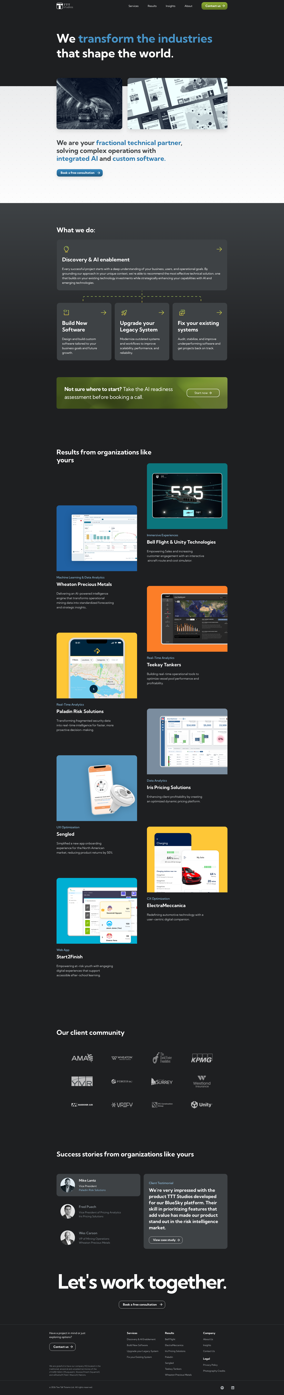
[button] (134, 6)
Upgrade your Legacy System (142, 1351)
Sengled (169, 1362)
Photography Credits (214, 1370)
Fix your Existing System (139, 1357)
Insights (207, 1345)
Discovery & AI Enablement (141, 1339)
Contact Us (209, 1351)
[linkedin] (233, 1388)
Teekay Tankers (173, 1368)
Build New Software (137, 1345)
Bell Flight (170, 1339)
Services (134, 6)
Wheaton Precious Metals (178, 1374)
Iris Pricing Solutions (175, 1351)
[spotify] (222, 1388)
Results (152, 6)
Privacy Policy (210, 1364)
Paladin (169, 1357)
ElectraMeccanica (174, 1345)
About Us (208, 1339)
